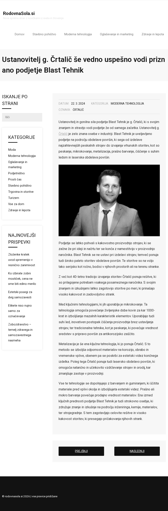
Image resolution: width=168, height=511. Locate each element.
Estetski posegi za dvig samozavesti (20, 294)
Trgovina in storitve (21, 192)
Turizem (13, 198)
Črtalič (78, 109)
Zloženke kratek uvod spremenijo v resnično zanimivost (21, 260)
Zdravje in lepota (19, 210)
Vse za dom (16, 204)
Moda (12, 150)
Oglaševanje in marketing (17, 164)
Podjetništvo (16, 173)
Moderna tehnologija (127, 103)
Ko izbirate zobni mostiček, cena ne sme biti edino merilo (22, 279)
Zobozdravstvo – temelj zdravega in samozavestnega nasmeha (20, 332)
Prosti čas (15, 179)
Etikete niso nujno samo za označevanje (20, 311)
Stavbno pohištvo (20, 185)
